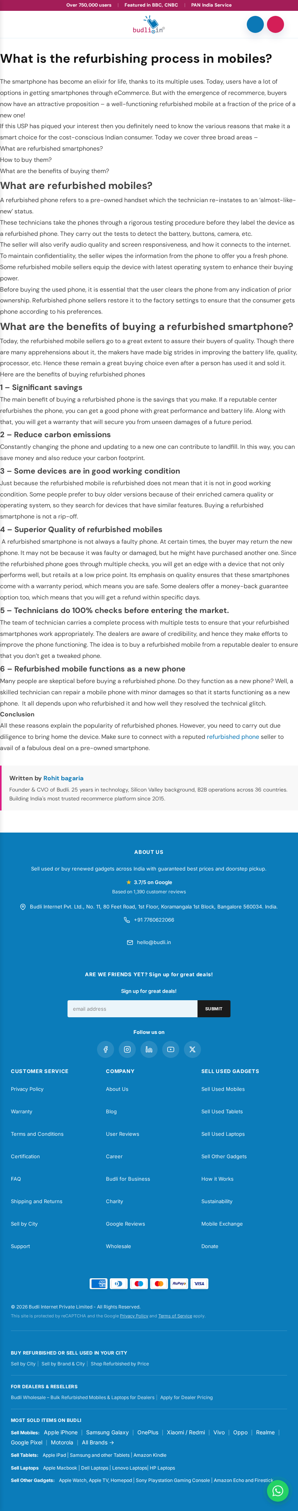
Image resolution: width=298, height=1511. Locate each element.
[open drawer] (22, 24)
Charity (114, 1201)
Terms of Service (175, 1316)
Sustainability (216, 1201)
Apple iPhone (61, 1432)
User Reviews (122, 1134)
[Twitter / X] (192, 1049)
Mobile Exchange (222, 1224)
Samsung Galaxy (107, 1432)
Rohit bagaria (63, 778)
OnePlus (147, 1432)
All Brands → (98, 1442)
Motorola (62, 1442)
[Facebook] (105, 1049)
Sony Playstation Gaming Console (173, 1480)
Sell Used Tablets (222, 1111)
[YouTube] (170, 1049)
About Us (117, 1089)
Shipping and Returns (36, 1201)
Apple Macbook (60, 1468)
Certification (25, 1156)
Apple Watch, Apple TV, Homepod (95, 1480)
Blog (111, 1111)
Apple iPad (54, 1455)
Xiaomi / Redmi (186, 1432)
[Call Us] (255, 24)
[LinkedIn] (149, 1049)
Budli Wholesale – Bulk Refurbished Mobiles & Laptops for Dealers (82, 1397)
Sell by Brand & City (63, 1364)
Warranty (21, 1111)
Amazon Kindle (149, 1455)
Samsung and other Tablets (100, 1455)
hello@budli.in (154, 942)
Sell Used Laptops (223, 1134)
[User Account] (275, 24)
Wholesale (118, 1246)
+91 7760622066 (154, 920)
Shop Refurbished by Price (120, 1364)
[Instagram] (127, 1049)
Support (20, 1246)
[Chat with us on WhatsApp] (278, 1491)
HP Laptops (162, 1468)
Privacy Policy (27, 1089)
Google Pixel (26, 1442)
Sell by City (24, 1224)
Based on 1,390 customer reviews (149, 892)
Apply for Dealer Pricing (186, 1397)
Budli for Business (128, 1179)
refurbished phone (233, 737)
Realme (265, 1432)
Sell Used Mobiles (223, 1089)
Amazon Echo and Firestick (244, 1480)
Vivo (219, 1432)
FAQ (16, 1179)
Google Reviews (125, 1224)
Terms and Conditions (37, 1134)
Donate (209, 1246)
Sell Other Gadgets (224, 1156)
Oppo (240, 1432)
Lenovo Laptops (129, 1468)
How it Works (217, 1179)
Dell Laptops (94, 1468)
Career (114, 1156)
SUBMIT (214, 1008)
